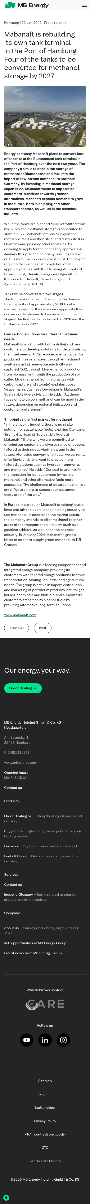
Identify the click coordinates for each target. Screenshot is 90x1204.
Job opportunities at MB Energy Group (35, 943)
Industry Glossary (18, 895)
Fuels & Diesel (16, 856)
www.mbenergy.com (20, 763)
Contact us (13, 788)
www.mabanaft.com (20, 615)
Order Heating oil (23, 688)
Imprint (45, 1094)
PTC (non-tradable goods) (45, 1134)
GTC (45, 1148)
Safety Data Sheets (45, 1161)
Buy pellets (13, 831)
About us (11, 928)
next (42, 628)
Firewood (11, 846)
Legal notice (45, 1108)
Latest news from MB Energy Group (33, 953)
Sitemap (45, 1081)
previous (16, 628)
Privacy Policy (45, 1121)
